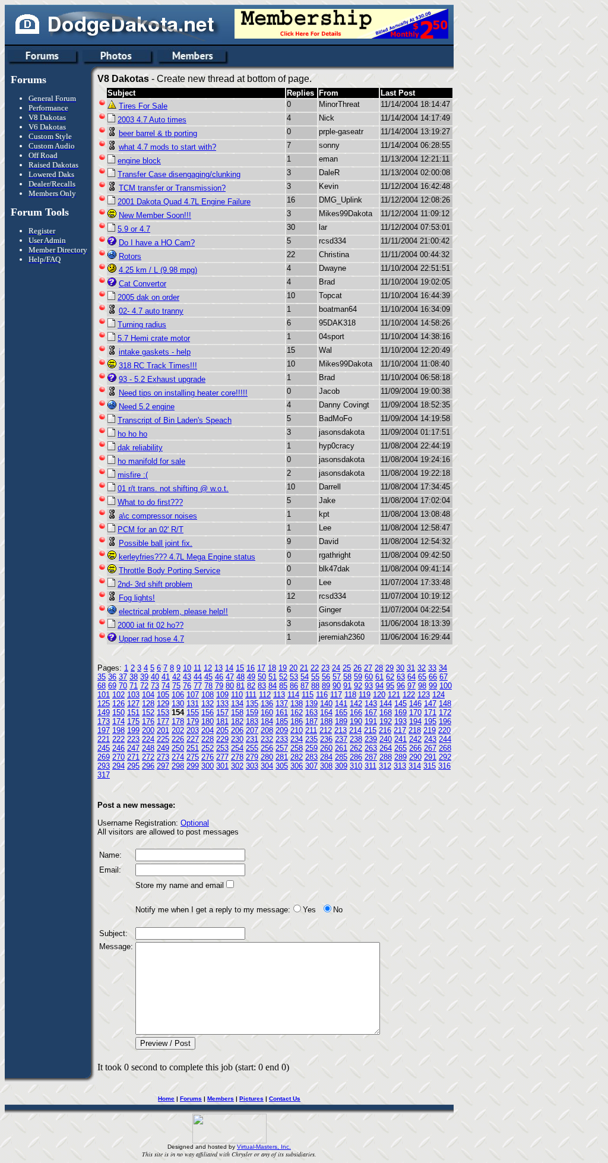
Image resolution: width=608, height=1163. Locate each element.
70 (123, 685)
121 (394, 694)
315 (429, 765)
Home (166, 1098)
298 (178, 765)
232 (267, 739)
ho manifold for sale (151, 461)
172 (445, 712)
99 (433, 685)
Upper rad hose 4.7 (151, 638)
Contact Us (284, 1098)
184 (267, 721)
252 (207, 748)
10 (187, 667)
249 (163, 748)
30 (400, 667)
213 (340, 730)
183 (252, 721)
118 (350, 694)
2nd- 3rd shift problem (155, 584)
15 (240, 667)
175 (133, 721)
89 (326, 685)
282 (296, 757)
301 (222, 765)
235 (311, 739)
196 (445, 721)
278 (237, 757)
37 (123, 676)
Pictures (251, 1098)
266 (415, 748)
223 (133, 739)
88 (315, 685)
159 (252, 712)
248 (148, 748)
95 (390, 685)
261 (341, 748)
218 (414, 730)
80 (230, 685)
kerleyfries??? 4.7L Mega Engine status (187, 556)
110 (237, 694)
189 (341, 721)
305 (282, 765)
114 (293, 694)
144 (385, 703)
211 (311, 730)
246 (118, 748)
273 (163, 757)
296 (148, 765)
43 (187, 676)
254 (237, 748)
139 (311, 703)
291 (430, 757)
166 (356, 712)
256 (267, 748)
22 (315, 667)
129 (163, 703)
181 (222, 721)
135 (252, 703)
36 (112, 676)
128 (148, 703)
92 (358, 685)
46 (219, 676)
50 (262, 676)
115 (308, 694)
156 (207, 712)
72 (144, 685)
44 (198, 676)
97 (411, 685)
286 (356, 757)
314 (414, 765)
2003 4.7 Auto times (152, 119)
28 (379, 667)
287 (371, 757)
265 (400, 748)
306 (296, 765)
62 (390, 676)
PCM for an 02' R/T (150, 529)
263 (371, 748)
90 (336, 685)
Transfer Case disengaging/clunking (179, 174)
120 (379, 694)
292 (445, 757)
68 (101, 685)
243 (430, 739)
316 (444, 765)
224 (148, 739)
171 (430, 712)
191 (371, 721)
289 (400, 757)
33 (432, 667)
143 (371, 703)
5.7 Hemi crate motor (154, 338)
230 (237, 739)
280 (267, 757)
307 (311, 765)
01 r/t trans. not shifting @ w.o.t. (173, 488)
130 (178, 703)
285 (341, 757)
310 (356, 765)
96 (401, 685)
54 (304, 676)
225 (163, 739)
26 (357, 667)
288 (385, 757)
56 (326, 676)
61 (379, 676)
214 (355, 730)
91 (347, 685)
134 (237, 703)
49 (251, 676)
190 (356, 721)
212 (325, 730)
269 (103, 757)
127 (133, 703)
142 (356, 703)
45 (208, 676)
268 (445, 748)
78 (208, 685)
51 (272, 676)
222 (118, 739)
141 (341, 703)
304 (267, 765)
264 (385, 748)
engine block (139, 160)
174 (118, 721)
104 (148, 694)
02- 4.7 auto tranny (151, 310)
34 (443, 667)
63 (401, 676)
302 (237, 765)
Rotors (130, 256)
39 (144, 676)
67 (443, 676)
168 (385, 712)
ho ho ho (132, 433)
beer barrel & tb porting (158, 133)
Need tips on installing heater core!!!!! (183, 392)
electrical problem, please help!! (173, 611)
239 (371, 739)
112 (265, 694)
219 (429, 730)
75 (176, 685)
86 (294, 685)
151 (133, 712)
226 (178, 739)
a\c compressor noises (158, 515)
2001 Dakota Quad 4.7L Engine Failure (184, 201)
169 (400, 712)
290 (415, 757)
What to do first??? (150, 502)
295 (133, 765)
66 (433, 676)
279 (252, 757)
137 (282, 703)
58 (347, 676)
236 (326, 739)
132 (207, 703)
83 (262, 685)
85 (283, 685)
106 (178, 694)
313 (400, 765)
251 (192, 748)
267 (430, 748)
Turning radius (142, 324)
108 (207, 694)
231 (252, 739)
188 (326, 721)
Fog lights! (137, 597)
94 (379, 685)
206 (237, 730)
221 (103, 739)
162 (296, 712)
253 (222, 748)
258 (296, 748)
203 (192, 730)
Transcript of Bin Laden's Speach (175, 420)
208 (267, 730)
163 (311, 712)
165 (341, 712)
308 (326, 765)
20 (293, 667)
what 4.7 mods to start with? (167, 147)
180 (207, 721)
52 (283, 676)
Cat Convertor (142, 283)
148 (445, 703)
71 (133, 685)
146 (415, 703)
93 (369, 685)
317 (103, 774)
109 (222, 694)
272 (148, 757)
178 (178, 721)
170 (415, 712)
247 (133, 748)
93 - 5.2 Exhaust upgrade (162, 379)
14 (229, 667)
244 (445, 739)
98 (422, 685)
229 (222, 739)
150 (118, 712)
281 (282, 757)
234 (296, 739)
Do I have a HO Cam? (157, 242)
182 (237, 721)
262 (356, 748)
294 (118, 765)
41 (166, 676)
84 (272, 685)
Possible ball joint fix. (155, 543)
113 (279, 694)
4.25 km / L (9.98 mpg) (158, 270)
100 (445, 685)
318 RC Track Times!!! (158, 365)
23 (325, 667)
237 (341, 739)
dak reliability (140, 447)
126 (118, 703)
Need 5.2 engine (147, 406)
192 (385, 721)
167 (371, 712)
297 (163, 765)
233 (282, 739)
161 (282, 712)
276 (207, 757)
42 (176, 676)
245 (103, 748)
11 (197, 667)
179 (192, 721)
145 (400, 703)
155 (192, 712)
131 (192, 703)
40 (155, 676)
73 (155, 685)
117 (336, 694)
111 (250, 694)
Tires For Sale (143, 106)
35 (101, 676)
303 (252, 765)
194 (415, 721)
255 (252, 748)
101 (103, 694)
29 (389, 667)
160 (267, 712)
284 (326, 757)
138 (296, 703)
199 (133, 730)
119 (364, 694)
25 (347, 667)
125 (103, 703)
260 (326, 748)
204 (207, 730)
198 (118, 730)
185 (282, 721)
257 (282, 748)
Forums (191, 1098)
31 (411, 667)
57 (336, 676)
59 (358, 676)
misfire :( (133, 474)
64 (411, 676)
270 (118, 757)
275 (192, 757)
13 (218, 667)
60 (369, 676)
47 (230, 676)
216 (385, 730)
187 (311, 721)
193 (400, 721)
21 (304, 667)
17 (261, 667)
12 (208, 667)
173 (103, 721)
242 (415, 739)
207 (252, 730)
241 (400, 739)
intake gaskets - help (155, 351)
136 (267, 703)
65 (422, 676)
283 (311, 757)
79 (219, 685)
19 (282, 667)
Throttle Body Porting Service (169, 570)
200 (148, 730)
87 (304, 685)
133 (222, 703)
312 (385, 765)
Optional (194, 822)
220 (444, 730)
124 (438, 694)
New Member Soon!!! (155, 215)
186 (296, 721)
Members (220, 1098)
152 (148, 712)
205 (222, 730)
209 (282, 730)
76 (187, 685)
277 (222, 757)
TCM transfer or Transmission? (172, 188)
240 (385, 739)
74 (166, 685)
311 (370, 765)
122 (409, 694)
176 (148, 721)
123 (423, 694)
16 (250, 667)
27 (368, 667)
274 (178, 757)
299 (192, 765)
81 (240, 685)
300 (207, 765)
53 (294, 676)
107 (192, 694)
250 (178, 748)
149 (103, 712)
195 (430, 721)
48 (240, 676)
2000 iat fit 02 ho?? (150, 625)
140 (326, 703)
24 (336, 667)
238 (356, 739)
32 (421, 667)
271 (133, 757)
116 (322, 694)
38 (133, 676)
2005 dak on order (148, 297)
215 (370, 730)
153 (163, 712)
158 (237, 712)
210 (296, 730)
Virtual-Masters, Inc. (264, 1146)
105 (163, 694)
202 (178, 730)
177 (163, 721)
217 (400, 730)
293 (103, 765)
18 (272, 667)
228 (207, 739)
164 (326, 712)
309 (341, 765)
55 (315, 676)
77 (198, 685)
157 (222, 712)
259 (311, 748)
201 (163, 730)
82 (251, 685)
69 (112, 685)
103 (133, 694)
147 (430, 703)
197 (103, 730)
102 (118, 694)
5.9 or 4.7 (134, 229)
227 (192, 739)
